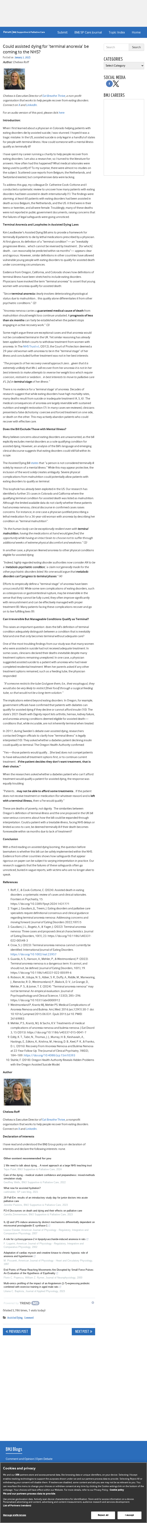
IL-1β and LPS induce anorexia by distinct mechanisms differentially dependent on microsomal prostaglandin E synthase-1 (49, 1224)
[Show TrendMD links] (92, 1302)
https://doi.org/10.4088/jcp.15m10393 (50, 1055)
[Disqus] (49, 1386)
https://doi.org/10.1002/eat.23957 (33, 954)
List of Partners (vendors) (17, 1505)
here (62, 112)
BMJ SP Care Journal (88, 32)
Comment (29, 1317)
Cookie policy (117, 1490)
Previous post (18, 1332)
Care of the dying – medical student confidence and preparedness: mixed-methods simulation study (49, 1177)
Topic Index (117, 32)
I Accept (129, 1515)
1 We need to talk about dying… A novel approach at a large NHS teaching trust (48, 1165)
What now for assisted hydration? (22, 1188)
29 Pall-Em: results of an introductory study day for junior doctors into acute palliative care (46, 1199)
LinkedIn (31, 105)
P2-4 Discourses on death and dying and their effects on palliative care (43, 1210)
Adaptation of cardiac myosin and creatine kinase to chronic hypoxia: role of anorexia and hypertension (46, 1254)
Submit (62, 32)
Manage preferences (14, 1515)
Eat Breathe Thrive (53, 96)
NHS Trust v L (31, 346)
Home (136, 32)
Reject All (103, 1515)
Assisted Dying (15, 1317)
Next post (82, 1332)
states (34, 463)
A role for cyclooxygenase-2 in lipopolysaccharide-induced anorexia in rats (45, 1239)
